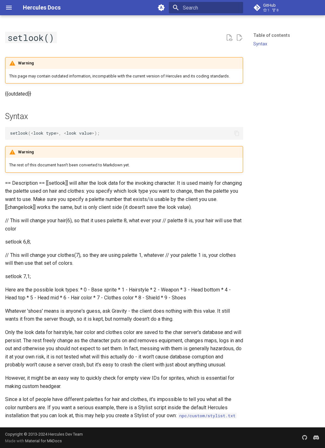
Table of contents (271, 35)
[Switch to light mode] (161, 7)
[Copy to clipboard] (237, 133)
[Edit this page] (239, 38)
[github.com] (305, 437)
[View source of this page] (229, 38)
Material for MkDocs (43, 440)
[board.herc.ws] (316, 437)
